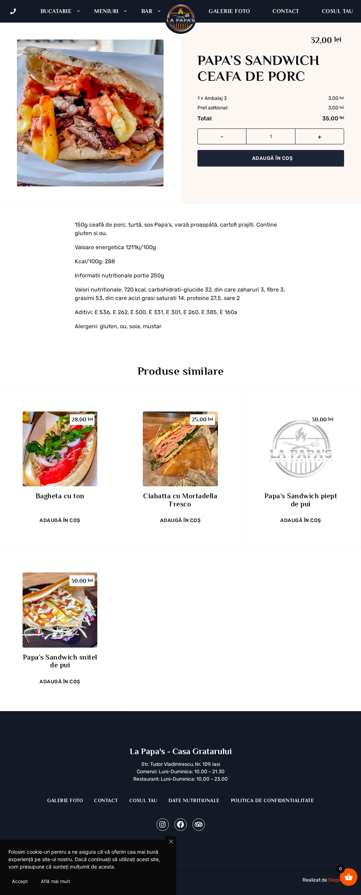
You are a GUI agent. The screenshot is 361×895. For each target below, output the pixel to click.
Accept (20, 881)
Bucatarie (56, 11)
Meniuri (106, 11)
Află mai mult (55, 881)
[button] (59, 520)
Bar (147, 11)
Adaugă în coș (272, 158)
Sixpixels (338, 880)
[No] (170, 841)
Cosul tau (143, 800)
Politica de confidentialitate (272, 800)
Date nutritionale (194, 800)
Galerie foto (229, 11)
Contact (286, 11)
